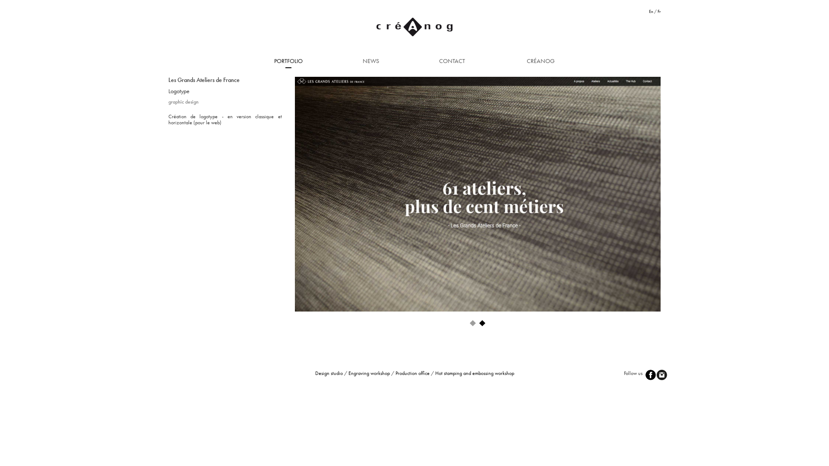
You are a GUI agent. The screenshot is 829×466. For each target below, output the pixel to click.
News (371, 61)
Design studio (329, 373)
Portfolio (288, 61)
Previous (281, 192)
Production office (413, 373)
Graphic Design (183, 101)
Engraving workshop (369, 373)
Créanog (541, 61)
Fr (659, 11)
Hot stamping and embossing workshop (474, 373)
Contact (452, 61)
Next (677, 192)
